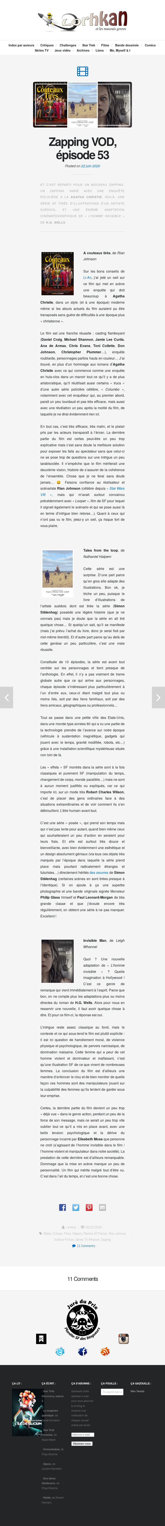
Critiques (47, 45)
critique (58, 1233)
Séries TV (42, 50)
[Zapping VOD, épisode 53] (82, 73)
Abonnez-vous (82, 1443)
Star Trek (88, 45)
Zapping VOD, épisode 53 (82, 148)
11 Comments (85, 1246)
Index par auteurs (21, 45)
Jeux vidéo (63, 50)
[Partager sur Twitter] (75, 1207)
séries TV (81, 1239)
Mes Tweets (137, 1391)
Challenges (68, 45)
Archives (83, 50)
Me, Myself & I (120, 50)
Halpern (77, 1233)
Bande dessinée (127, 45)
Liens (100, 50)
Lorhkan (71, 1227)
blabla (47, 1233)
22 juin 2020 (90, 165)
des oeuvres (99, 872)
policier (102, 1233)
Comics (150, 45)
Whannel (94, 1239)
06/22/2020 (94, 1227)
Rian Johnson (117, 1233)
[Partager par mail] (102, 1207)
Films (105, 45)
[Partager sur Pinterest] (89, 1207)
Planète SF (90, 1233)
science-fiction (64, 1239)
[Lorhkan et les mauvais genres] (82, 27)
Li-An (87, 277)
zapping (106, 1239)
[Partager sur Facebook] (62, 1207)
